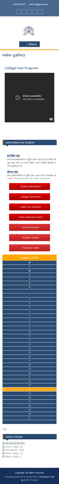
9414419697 (19, 4)
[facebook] (19, 11)
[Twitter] (24, 11)
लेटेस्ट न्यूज (12, 171)
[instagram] (40, 11)
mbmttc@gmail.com (38, 4)
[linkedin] (35, 11)
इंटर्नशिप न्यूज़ (13, 155)
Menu (33, 44)
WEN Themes (31, 479)
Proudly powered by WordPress (21, 476)
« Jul (4, 429)
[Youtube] (29, 11)
